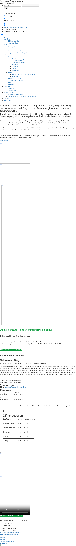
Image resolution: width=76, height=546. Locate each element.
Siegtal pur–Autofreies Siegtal (17, 53)
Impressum (3, 543)
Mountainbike (12, 49)
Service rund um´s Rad (15, 51)
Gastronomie (12, 90)
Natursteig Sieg (13, 43)
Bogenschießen (17, 61)
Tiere (9, 82)
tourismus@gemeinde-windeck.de (16, 27)
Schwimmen (16, 71)
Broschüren (7, 98)
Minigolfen (15, 67)
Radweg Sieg (12, 47)
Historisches (16, 76)
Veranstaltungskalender (15, 94)
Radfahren (7, 45)
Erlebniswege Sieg (14, 41)
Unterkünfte (11, 88)
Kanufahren (15, 65)
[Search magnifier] (6, 8)
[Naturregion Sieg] (1, 545)
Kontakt (2, 539)
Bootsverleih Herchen (18, 63)
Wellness (11, 84)
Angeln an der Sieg (18, 59)
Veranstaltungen (9, 92)
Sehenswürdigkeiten (14, 78)
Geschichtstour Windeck (15, 80)
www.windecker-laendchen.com (10, 535)
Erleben (6, 55)
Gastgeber (7, 86)
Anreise (2, 538)
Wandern (7, 39)
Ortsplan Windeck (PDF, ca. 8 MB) (12, 516)
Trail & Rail (7, 100)
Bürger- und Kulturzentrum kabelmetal (24, 74)
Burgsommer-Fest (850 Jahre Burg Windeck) (22, 96)
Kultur (10, 73)
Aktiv (9, 57)
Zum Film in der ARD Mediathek (12, 350)
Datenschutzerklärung (7, 541)
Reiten (14, 69)
